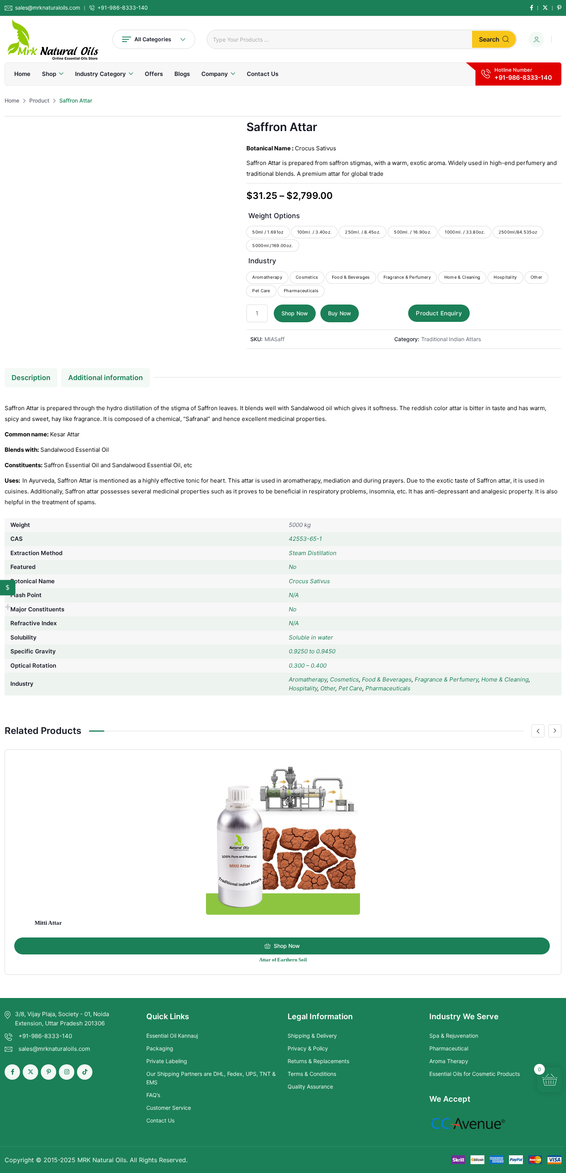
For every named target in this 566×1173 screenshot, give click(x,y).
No (292, 567)
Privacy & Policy (308, 1048)
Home (22, 73)
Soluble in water (311, 637)
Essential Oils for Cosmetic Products (474, 1073)
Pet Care (350, 688)
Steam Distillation (313, 553)
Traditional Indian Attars (451, 339)
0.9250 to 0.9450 (312, 651)
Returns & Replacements (318, 1061)
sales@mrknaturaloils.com (47, 7)
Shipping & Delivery (312, 1035)
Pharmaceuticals (387, 688)
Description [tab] (31, 378)
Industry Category (100, 73)
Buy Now (339, 313)
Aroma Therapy (448, 1061)
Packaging (159, 1048)
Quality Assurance (310, 1086)
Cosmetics (344, 679)
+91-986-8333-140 (122, 7)
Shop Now (294, 313)
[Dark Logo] (53, 39)
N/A (294, 595)
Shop (49, 73)
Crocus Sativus (309, 581)
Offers (154, 73)
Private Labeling (166, 1061)
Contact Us (262, 73)
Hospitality (303, 688)
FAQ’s (153, 1095)
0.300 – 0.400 (308, 665)
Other (327, 688)
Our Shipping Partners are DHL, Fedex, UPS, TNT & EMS (211, 1077)
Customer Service (168, 1107)
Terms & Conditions (312, 1073)
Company (214, 73)
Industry (262, 261)
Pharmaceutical (448, 1048)
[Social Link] (531, 7)
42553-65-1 (305, 538)
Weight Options (274, 216)
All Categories (152, 39)
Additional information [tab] (105, 378)
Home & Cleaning (505, 679)
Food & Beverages (387, 679)
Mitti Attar (48, 923)
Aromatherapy (308, 679)
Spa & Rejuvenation (453, 1035)
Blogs (182, 73)
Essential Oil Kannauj (172, 1035)
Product (39, 100)
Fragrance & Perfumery (446, 679)
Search (489, 39)
